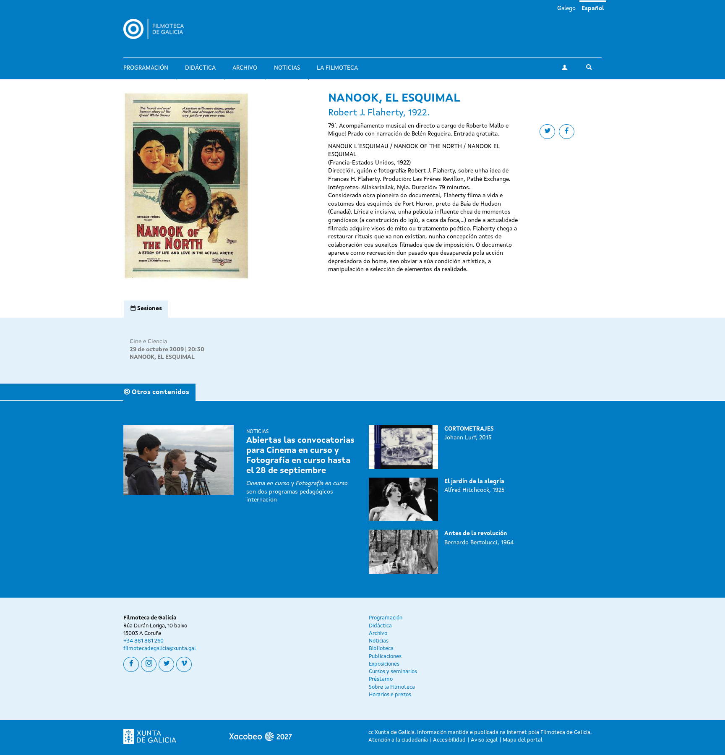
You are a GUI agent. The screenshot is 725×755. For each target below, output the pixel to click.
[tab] (146, 309)
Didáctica (200, 68)
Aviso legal (484, 740)
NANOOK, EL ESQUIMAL (162, 357)
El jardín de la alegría (474, 481)
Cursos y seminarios (393, 671)
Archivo (244, 68)
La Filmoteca (337, 68)
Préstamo (381, 679)
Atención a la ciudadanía (398, 740)
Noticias (287, 68)
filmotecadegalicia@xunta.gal (159, 648)
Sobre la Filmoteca (392, 687)
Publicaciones (385, 656)
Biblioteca (381, 648)
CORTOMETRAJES (469, 429)
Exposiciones (384, 664)
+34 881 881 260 (143, 641)
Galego (566, 8)
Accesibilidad (449, 740)
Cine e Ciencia (148, 342)
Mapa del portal (522, 740)
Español (593, 8)
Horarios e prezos (390, 695)
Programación (145, 68)
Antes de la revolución (475, 533)
